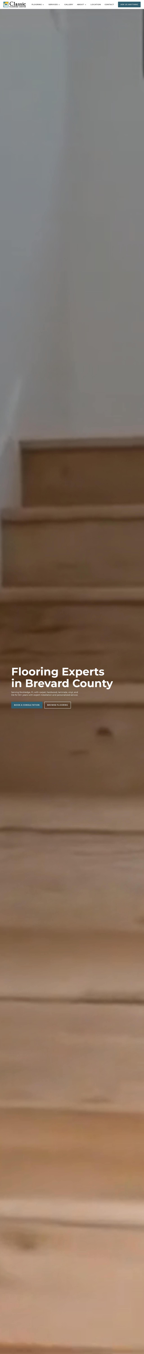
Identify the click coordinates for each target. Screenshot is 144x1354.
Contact (109, 4)
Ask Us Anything (129, 4)
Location (96, 4)
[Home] (14, 4)
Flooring (37, 4)
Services (53, 4)
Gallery (68, 4)
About (80, 4)
